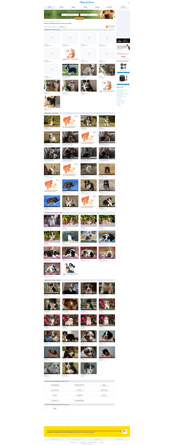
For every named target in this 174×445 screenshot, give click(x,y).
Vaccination (118, 104)
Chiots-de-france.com (74, 442)
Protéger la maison (119, 95)
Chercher (79, 18)
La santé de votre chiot (120, 101)
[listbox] (96, 15)
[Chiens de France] (87, 3)
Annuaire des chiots (54, 439)
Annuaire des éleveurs (76, 439)
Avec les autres (118, 99)
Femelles (55, 26)
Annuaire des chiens (119, 439)
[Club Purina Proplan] (123, 40)
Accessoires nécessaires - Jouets (121, 92)
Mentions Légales (83, 442)
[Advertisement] (79, 418)
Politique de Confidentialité (92, 442)
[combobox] (70, 15)
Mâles (49, 26)
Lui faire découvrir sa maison (121, 96)
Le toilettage (118, 105)
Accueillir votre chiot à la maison (121, 90)
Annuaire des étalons (97, 439)
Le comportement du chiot (120, 100)
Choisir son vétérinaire (120, 91)
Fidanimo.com (101, 442)
